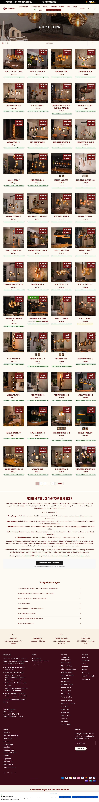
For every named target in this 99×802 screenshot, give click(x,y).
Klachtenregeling (9, 767)
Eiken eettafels (66, 666)
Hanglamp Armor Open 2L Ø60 (37, 250)
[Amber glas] (58, 428)
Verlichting (54, 7)
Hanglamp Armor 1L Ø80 (13, 433)
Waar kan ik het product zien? (49, 613)
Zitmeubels (45, 7)
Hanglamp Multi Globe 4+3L (61, 142)
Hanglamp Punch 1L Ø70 (61, 250)
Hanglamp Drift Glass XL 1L (61, 433)
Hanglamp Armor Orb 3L (37, 433)
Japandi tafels (66, 700)
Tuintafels (64, 706)
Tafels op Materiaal (35, 7)
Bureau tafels (66, 724)
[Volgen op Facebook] (4, 772)
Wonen (68, 7)
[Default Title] (36, 354)
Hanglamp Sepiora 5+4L (37, 359)
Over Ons (6, 732)
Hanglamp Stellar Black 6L (85, 142)
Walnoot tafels (66, 672)
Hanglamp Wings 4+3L (85, 72)
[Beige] (39, 354)
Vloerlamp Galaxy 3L (13, 395)
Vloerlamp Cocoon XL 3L (61, 395)
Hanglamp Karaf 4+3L (37, 180)
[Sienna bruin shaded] (86, 176)
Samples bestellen (89, 676)
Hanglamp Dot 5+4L (61, 72)
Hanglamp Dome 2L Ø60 (85, 433)
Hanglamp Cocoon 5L (37, 284)
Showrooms (86, 679)
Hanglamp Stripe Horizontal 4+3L (14, 319)
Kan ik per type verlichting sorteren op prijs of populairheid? (49, 593)
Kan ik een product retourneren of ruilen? (49, 618)
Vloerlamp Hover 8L (13, 359)
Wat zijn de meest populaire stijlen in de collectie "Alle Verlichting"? (49, 588)
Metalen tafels (66, 697)
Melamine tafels (67, 685)
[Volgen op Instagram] (8, 772)
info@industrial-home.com (23, 2)
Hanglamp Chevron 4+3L (61, 216)
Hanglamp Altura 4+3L (85, 216)
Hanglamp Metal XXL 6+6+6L (37, 318)
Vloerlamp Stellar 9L (61, 318)
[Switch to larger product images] (2, 43)
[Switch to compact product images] (7, 43)
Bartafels (64, 721)
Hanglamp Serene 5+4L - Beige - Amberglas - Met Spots (61, 107)
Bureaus (85, 657)
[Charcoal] (60, 176)
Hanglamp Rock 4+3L (61, 284)
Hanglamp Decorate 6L (61, 180)
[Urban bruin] (63, 176)
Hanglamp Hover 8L (61, 359)
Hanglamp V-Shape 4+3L (85, 284)
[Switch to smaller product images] (5, 43)
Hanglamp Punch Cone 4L (85, 395)
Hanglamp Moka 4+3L (37, 106)
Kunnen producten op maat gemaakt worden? (49, 598)
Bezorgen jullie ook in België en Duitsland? (49, 608)
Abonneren (80, 749)
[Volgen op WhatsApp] (15, 772)
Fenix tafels (65, 678)
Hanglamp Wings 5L (37, 469)
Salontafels (65, 713)
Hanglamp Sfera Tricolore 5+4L (14, 284)
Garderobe (61, 7)
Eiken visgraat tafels (68, 669)
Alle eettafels (66, 663)
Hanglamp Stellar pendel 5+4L (37, 216)
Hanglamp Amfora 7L (61, 469)
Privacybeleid (54, 793)
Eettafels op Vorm (23, 7)
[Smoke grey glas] (61, 428)
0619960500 (9, 2)
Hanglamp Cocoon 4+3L (14, 106)
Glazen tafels (66, 694)
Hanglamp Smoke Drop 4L (85, 359)
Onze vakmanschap (10, 735)
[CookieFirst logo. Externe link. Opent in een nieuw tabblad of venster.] (1, 795)
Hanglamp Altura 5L (85, 318)
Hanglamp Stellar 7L (13, 180)
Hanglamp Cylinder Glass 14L (13, 469)
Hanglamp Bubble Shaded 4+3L (85, 469)
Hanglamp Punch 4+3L (85, 250)
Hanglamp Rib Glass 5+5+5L (13, 72)
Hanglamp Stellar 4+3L (37, 72)
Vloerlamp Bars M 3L (13, 142)
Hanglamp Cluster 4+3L (13, 216)
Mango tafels (66, 691)
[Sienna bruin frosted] (83, 176)
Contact (6, 742)
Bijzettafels (65, 709)
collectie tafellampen (79, 527)
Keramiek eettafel (67, 675)
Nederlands (82, 8)
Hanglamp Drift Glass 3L (37, 142)
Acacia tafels (66, 688)
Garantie (6, 756)
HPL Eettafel (65, 681)
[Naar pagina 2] (59, 483)
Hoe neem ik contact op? (49, 623)
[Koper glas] (64, 428)
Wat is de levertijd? (49, 603)
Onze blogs (7, 738)
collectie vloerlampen (51, 524)
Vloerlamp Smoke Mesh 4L (14, 250)
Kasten (75, 7)
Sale (35, 10)
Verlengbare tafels (68, 703)
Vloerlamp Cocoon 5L (37, 395)
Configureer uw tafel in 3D (53, 10)
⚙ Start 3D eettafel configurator (49, 562)
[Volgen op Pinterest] (11, 772)
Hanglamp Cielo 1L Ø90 (85, 106)
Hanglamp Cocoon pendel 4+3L (85, 180)
